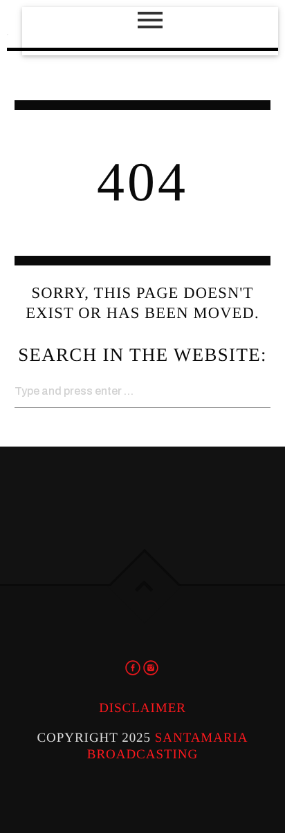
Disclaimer (142, 708)
